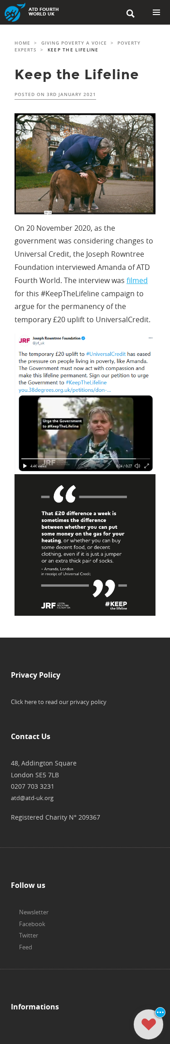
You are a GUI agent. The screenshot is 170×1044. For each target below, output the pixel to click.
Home (22, 43)
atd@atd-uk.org (32, 798)
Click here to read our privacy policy (59, 702)
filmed (137, 280)
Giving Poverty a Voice (74, 43)
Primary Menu (156, 12)
